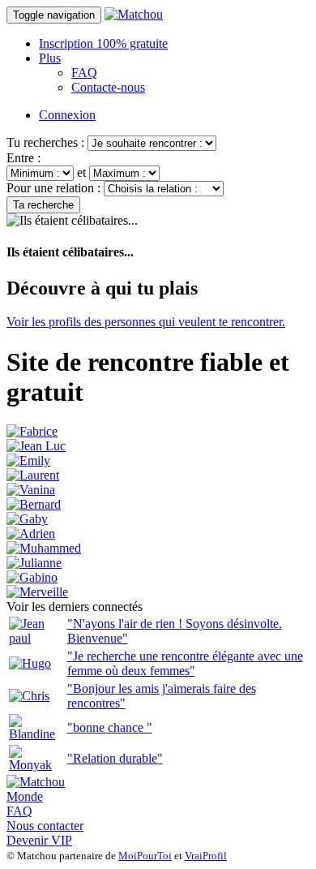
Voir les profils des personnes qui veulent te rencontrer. (145, 322)
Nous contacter (44, 825)
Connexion (67, 115)
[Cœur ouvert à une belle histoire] (37, 592)
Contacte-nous (108, 87)
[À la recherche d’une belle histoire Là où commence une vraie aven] (30, 490)
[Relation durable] (36, 765)
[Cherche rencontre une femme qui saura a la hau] (30, 533)
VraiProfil (206, 856)
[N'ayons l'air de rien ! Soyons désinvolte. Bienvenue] (36, 638)
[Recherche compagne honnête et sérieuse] (36, 446)
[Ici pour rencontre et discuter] (27, 519)
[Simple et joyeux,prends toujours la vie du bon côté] (32, 577)
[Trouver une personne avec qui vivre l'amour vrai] (43, 548)
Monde (24, 796)
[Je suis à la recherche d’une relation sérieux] (34, 563)
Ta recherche (43, 205)
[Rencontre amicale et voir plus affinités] (32, 475)
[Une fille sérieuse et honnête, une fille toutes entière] (28, 460)
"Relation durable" (115, 758)
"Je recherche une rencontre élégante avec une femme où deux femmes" (185, 663)
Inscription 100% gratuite (103, 43)
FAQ (84, 73)
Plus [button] (50, 58)
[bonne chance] (36, 734)
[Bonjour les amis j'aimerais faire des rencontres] (29, 696)
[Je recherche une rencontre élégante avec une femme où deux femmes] (30, 663)
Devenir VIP (39, 840)
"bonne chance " (109, 727)
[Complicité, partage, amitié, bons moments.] (33, 504)
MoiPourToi (145, 856)
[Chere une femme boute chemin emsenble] (32, 431)
